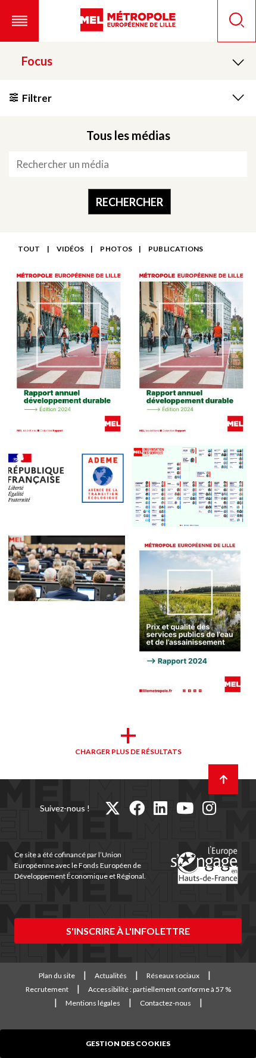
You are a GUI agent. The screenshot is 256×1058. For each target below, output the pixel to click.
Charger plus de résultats (128, 751)
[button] (19, 21)
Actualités (111, 975)
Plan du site (57, 975)
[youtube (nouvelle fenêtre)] (184, 808)
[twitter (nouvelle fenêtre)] (112, 808)
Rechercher (129, 202)
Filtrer (37, 98)
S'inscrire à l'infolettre (128, 930)
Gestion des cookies (128, 1043)
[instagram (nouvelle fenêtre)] (209, 808)
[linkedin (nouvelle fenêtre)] (160, 808)
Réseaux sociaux (172, 975)
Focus (36, 61)
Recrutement (47, 989)
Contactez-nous (165, 1002)
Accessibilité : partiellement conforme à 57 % (159, 989)
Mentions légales (92, 1002)
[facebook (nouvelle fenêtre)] (137, 808)
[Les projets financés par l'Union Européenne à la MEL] (204, 866)
